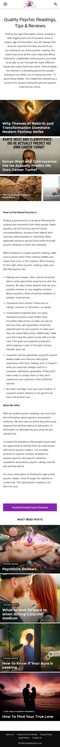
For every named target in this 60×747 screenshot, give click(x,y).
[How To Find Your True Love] (30, 696)
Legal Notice (23, 737)
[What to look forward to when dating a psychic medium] (30, 598)
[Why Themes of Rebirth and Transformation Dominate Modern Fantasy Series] (30, 118)
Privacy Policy (46, 734)
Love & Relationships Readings (18, 711)
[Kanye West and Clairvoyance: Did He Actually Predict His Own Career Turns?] (30, 156)
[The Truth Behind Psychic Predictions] (21, 188)
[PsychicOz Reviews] (30, 549)
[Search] (55, 4)
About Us (10, 734)
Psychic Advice (10, 564)
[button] (5, 4)
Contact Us (37, 737)
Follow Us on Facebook (27, 734)
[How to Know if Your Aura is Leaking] (30, 647)
